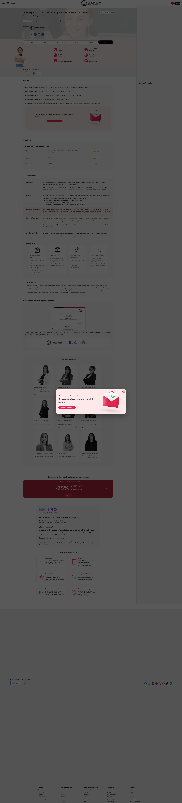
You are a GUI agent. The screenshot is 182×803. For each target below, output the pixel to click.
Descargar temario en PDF (68, 407)
